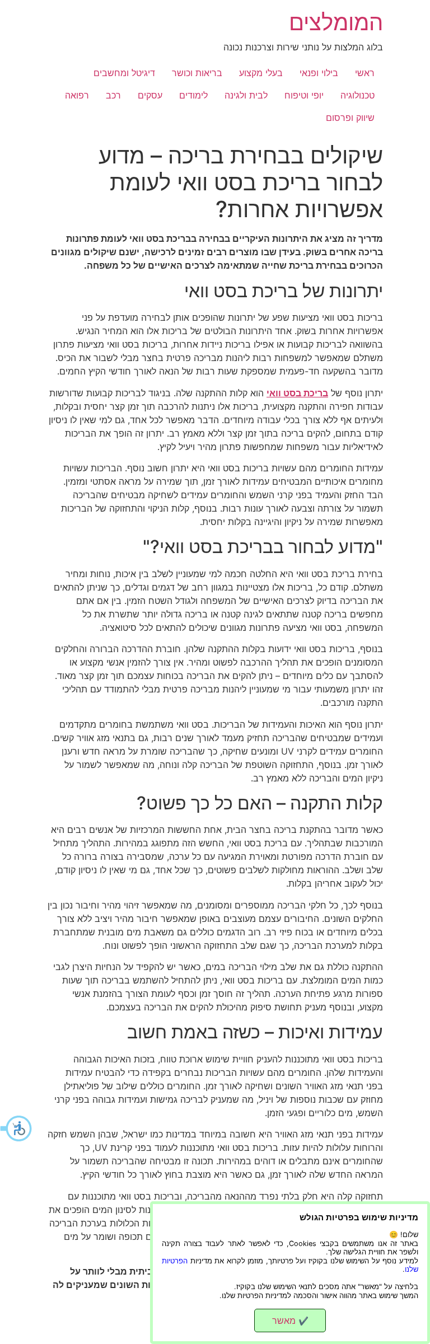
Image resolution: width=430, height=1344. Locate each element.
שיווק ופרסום (350, 117)
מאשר (290, 1320)
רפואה (77, 95)
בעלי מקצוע (261, 72)
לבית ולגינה (246, 95)
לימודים (193, 95)
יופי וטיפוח (304, 95)
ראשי (365, 72)
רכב (113, 95)
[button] (17, 1128)
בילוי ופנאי (319, 72)
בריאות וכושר (197, 72)
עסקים (150, 95)
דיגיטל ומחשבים (124, 72)
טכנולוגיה (357, 95)
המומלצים (336, 22)
